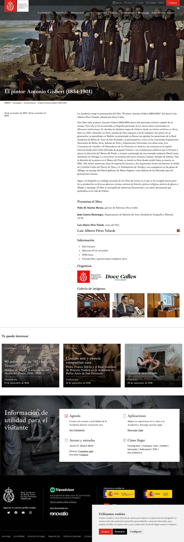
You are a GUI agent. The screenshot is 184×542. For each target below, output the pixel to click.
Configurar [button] (136, 531)
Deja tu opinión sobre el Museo (63, 502)
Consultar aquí (85, 451)
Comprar (83, 454)
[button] (178, 8)
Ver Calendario (77, 430)
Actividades (17, 103)
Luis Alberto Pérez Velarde (96, 230)
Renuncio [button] (120, 531)
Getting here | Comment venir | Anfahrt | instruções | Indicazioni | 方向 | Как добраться (148, 449)
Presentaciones (30, 103)
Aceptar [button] (105, 531)
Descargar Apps (135, 430)
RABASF (7, 103)
